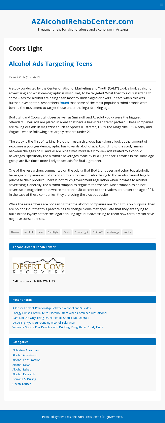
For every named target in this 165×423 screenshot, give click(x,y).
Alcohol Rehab (21, 369)
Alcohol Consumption (26, 360)
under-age (113, 232)
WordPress (84, 417)
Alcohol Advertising (24, 355)
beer (40, 232)
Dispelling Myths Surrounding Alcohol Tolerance (43, 322)
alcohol (28, 232)
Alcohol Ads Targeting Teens (51, 64)
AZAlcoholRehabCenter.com (82, 21)
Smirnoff (97, 232)
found (64, 103)
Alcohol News (21, 365)
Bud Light (53, 232)
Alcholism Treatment (26, 350)
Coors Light (81, 232)
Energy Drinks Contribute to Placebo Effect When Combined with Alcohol (59, 313)
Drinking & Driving (24, 379)
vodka (127, 232)
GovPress (64, 417)
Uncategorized (21, 384)
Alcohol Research (23, 374)
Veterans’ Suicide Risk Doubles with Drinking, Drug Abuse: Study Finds (57, 327)
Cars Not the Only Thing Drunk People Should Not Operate (50, 318)
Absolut (15, 232)
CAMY (66, 232)
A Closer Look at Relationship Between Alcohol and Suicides (51, 308)
